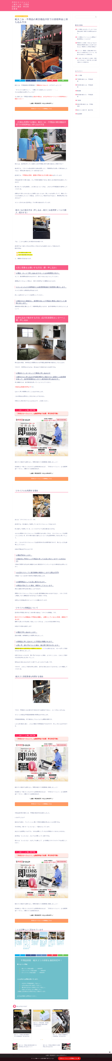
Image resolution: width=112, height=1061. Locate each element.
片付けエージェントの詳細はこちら (41, 108)
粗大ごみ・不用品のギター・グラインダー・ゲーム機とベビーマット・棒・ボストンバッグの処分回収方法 (26, 944)
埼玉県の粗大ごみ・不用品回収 (85, 86)
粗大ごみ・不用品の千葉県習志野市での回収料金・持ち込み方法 (18, 943)
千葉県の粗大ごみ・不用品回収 (85, 80)
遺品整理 (79, 113)
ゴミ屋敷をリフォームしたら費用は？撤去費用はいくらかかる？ (87, 38)
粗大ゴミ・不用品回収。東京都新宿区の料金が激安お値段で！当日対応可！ (43, 943)
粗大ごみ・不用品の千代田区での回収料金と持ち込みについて (60, 942)
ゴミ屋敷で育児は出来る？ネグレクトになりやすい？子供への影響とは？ (51, 943)
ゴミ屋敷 (79, 75)
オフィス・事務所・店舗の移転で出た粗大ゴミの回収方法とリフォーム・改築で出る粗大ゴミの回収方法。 (87, 52)
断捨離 (79, 90)
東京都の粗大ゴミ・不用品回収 (21, 16)
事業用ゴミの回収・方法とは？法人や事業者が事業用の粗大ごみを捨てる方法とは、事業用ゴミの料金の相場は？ (87, 44)
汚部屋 (79, 100)
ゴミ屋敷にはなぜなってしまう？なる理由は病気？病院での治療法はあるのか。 (87, 31)
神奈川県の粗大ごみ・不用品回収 (85, 105)
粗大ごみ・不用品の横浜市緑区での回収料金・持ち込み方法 (35, 942)
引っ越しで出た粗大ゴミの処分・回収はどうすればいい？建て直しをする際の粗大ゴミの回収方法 (87, 60)
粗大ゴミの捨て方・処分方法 (85, 110)
